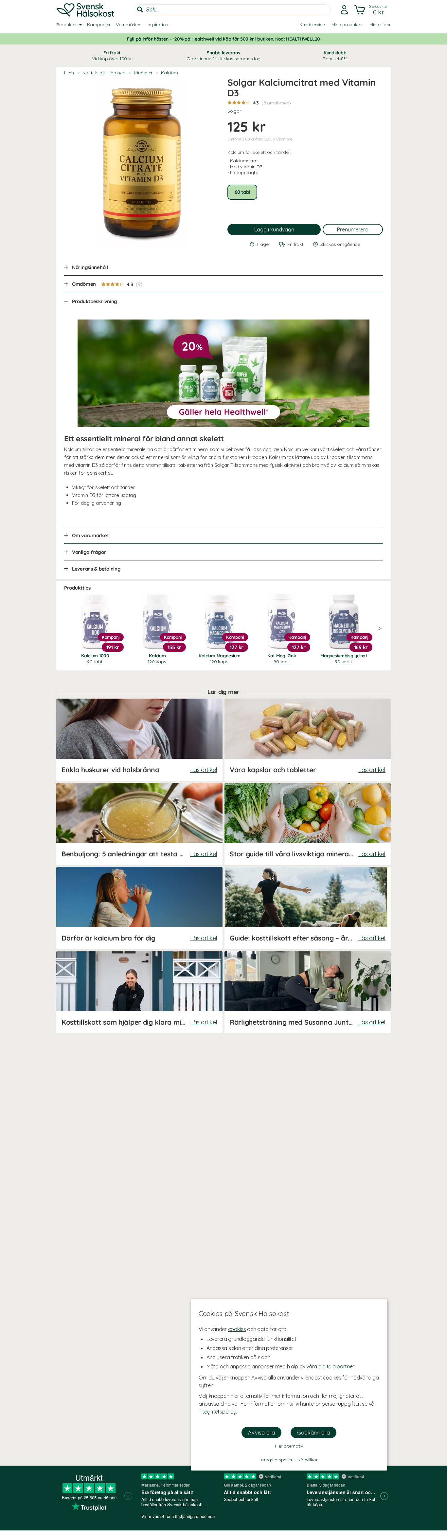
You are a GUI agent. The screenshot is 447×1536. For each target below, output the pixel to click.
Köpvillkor (307, 1460)
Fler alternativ (289, 1446)
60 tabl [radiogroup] (242, 192)
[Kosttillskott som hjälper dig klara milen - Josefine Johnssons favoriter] (139, 992)
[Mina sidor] (344, 10)
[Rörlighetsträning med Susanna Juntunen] (307, 992)
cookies (237, 1329)
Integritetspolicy (217, 1411)
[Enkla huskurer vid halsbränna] (139, 740)
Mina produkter (347, 24)
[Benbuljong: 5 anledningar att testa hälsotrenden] (139, 824)
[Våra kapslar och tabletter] (307, 740)
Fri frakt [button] (112, 56)
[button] (372, 10)
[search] (232, 9)
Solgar (234, 111)
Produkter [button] (66, 24)
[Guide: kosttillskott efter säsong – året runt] (307, 908)
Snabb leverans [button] (223, 56)
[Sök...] (140, 9)
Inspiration (157, 24)
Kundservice (312, 24)
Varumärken (128, 24)
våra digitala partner (330, 1366)
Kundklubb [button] (335, 56)
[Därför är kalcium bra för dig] (139, 908)
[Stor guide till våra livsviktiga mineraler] (307, 824)
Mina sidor (380, 24)
